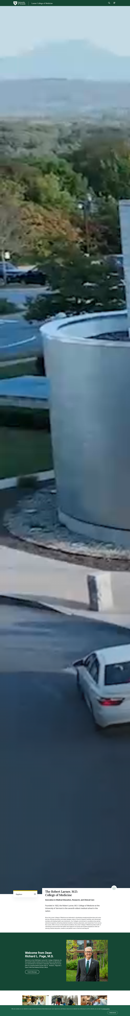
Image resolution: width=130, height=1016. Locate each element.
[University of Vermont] (12, 5)
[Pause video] (114, 888)
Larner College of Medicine (42, 3)
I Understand (112, 1012)
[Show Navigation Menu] (114, 3)
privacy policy (106, 1008)
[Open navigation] (35, 894)
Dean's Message (32, 972)
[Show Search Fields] (109, 3)
